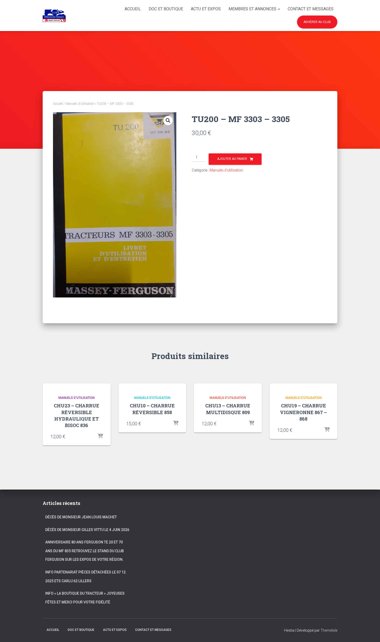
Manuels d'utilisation (80, 104)
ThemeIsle (329, 630)
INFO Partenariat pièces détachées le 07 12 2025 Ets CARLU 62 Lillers (85, 576)
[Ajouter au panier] (100, 436)
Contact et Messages (310, 8)
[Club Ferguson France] (54, 15)
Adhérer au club (317, 22)
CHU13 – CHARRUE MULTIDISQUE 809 (227, 408)
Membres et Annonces (253, 8)
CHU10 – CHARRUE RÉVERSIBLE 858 (152, 408)
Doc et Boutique (166, 8)
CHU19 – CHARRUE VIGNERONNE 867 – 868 (303, 412)
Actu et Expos (206, 8)
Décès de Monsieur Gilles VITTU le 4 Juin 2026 (87, 530)
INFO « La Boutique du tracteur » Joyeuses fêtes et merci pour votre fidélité (85, 597)
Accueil (133, 8)
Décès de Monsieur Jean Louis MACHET (81, 517)
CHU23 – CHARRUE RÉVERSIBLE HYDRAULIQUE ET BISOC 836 (76, 415)
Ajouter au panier (232, 159)
